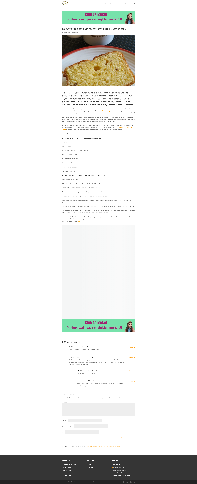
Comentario (65, 402)
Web (63, 432)
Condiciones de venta (119, 473)
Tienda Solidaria (67, 476)
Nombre (64, 420)
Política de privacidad (119, 470)
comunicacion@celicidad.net (121, 476)
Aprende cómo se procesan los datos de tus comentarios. (104, 447)
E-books (90, 467)
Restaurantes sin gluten (70, 465)
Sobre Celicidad (128, 3)
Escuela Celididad (68, 467)
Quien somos (117, 465)
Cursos (90, 465)
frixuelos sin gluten (107, 111)
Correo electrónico (67, 426)
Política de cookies (118, 467)
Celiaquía (96, 3)
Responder (132, 347)
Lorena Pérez (66, 32)
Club (115, 3)
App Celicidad (67, 470)
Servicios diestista (107, 3)
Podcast (120, 3)
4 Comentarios (74, 32)
